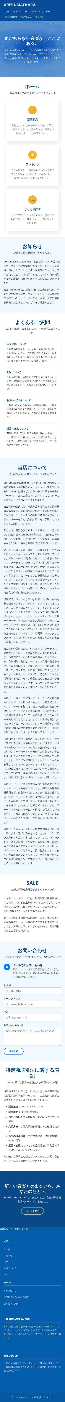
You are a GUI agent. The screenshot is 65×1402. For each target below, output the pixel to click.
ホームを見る (32, 1210)
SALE (48, 11)
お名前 (7, 985)
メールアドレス (12, 998)
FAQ (26, 11)
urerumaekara (20, 4)
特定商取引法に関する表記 (31, 16)
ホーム (8, 11)
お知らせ (18, 11)
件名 (6, 1012)
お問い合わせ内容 (13, 1025)
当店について (37, 11)
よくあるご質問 (11, 1303)
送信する (13, 1051)
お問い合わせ (11, 16)
